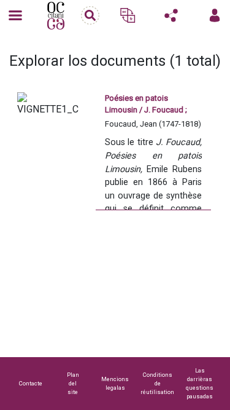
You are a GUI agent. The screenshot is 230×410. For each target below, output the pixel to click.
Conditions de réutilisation (157, 383)
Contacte (30, 383)
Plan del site (73, 383)
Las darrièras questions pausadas (199, 383)
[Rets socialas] (171, 15)
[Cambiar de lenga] (127, 15)
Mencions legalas (115, 383)
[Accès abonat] (214, 15)
